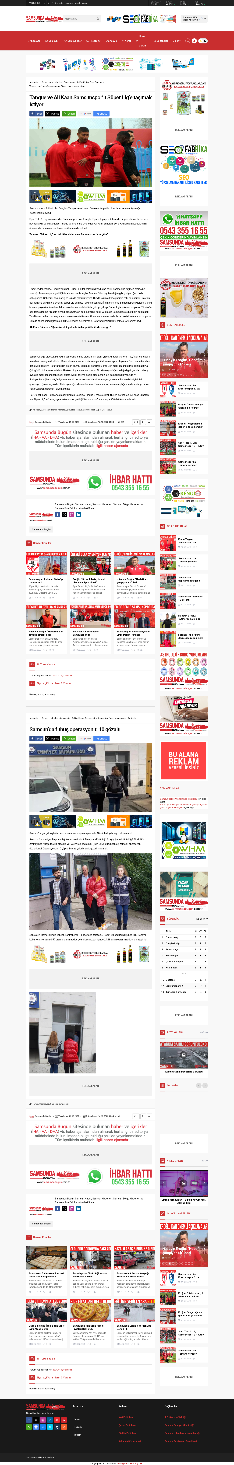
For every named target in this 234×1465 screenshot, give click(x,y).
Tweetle (55, 113)
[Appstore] (43, 1427)
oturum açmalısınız (62, 675)
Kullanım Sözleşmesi (130, 1441)
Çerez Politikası (127, 1425)
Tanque (109, 410)
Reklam (78, 1427)
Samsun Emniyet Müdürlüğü (179, 1425)
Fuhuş (35, 1104)
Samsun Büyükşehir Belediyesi (181, 1441)
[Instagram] (43, 1420)
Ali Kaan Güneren (49, 410)
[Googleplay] (50, 1427)
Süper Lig (100, 410)
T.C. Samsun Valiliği (175, 1417)
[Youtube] (57, 1420)
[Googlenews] (36, 1427)
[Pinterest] (64, 1420)
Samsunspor (89, 410)
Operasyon (44, 1104)
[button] (163, 375)
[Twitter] (36, 1420)
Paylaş (39, 113)
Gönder (71, 113)
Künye (77, 1419)
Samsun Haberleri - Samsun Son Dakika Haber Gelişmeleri (68, 718)
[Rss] (64, 1427)
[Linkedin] (50, 1420)
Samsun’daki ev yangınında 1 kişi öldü (178, 799)
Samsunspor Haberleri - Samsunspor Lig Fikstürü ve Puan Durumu (72, 82)
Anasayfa (33, 82)
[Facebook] (29, 1420)
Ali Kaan (36, 410)
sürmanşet (63, 1104)
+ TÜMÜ (204, 1032)
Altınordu (62, 410)
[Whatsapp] (29, 1427)
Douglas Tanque (74, 410)
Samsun (54, 1104)
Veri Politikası (126, 1417)
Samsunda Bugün (43, 422)
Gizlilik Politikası (128, 1433)
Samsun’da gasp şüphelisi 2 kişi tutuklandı (74, 3)
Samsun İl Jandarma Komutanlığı (182, 1433)
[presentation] (163, 356)
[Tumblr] (57, 1427)
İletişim (77, 1434)
